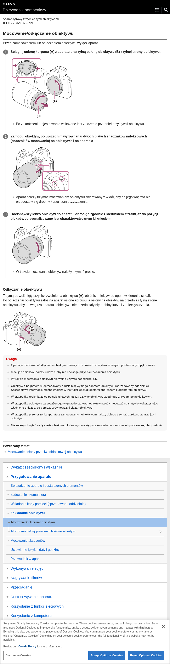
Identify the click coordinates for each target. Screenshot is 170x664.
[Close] (163, 626)
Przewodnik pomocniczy (24, 10)
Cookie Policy (27, 646)
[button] (166, 10)
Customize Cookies (18, 655)
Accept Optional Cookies (107, 655)
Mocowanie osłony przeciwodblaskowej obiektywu (45, 452)
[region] (85, 642)
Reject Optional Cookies (146, 655)
